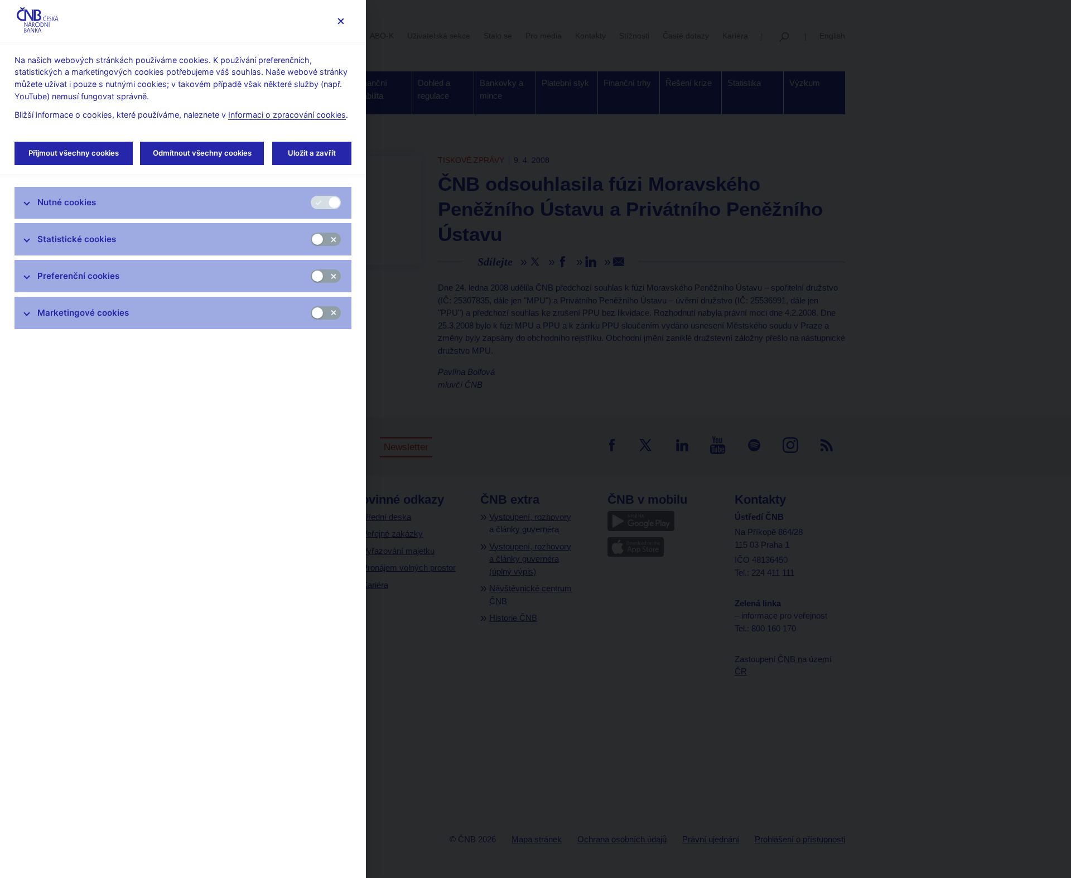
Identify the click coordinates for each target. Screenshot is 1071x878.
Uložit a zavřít (311, 152)
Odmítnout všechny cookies (202, 152)
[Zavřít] (340, 21)
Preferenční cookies (78, 276)
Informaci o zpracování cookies (287, 114)
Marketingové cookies (83, 312)
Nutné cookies (66, 202)
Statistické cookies (76, 239)
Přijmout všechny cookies (73, 152)
